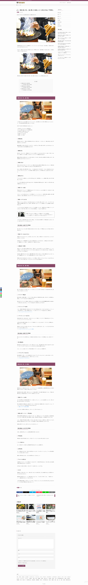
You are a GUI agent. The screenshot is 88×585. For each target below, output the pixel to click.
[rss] (69, 0)
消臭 (21, 487)
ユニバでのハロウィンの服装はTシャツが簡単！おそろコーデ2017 (64, 58)
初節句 (42, 578)
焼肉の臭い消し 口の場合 (26, 88)
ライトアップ (22, 578)
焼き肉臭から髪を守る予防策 (27, 87)
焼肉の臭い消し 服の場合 (26, 83)
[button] (19, 492)
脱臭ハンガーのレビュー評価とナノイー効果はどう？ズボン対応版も (37, 213)
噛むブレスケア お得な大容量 (24, 406)
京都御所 (39, 578)
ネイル (60, 16)
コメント (19, 538)
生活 (18, 12)
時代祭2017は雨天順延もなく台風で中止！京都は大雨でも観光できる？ (64, 49)
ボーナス (18, 578)
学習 (55, 578)
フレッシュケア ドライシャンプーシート (25, 311)
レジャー (60, 18)
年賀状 (65, 578)
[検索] (71, 0)
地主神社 (50, 578)
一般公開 (30, 578)
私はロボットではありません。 (23, 562)
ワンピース (26, 578)
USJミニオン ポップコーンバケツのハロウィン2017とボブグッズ (64, 55)
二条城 (33, 578)
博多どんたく (46, 578)
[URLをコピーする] (52, 492)
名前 (18, 550)
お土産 (60, 12)
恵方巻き (68, 578)
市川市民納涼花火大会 (60, 578)
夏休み (53, 578)
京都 (59, 20)
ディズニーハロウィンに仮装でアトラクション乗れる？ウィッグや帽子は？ (64, 52)
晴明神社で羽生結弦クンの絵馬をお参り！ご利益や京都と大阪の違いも (64, 47)
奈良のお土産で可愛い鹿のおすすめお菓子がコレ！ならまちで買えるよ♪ (64, 44)
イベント (60, 14)
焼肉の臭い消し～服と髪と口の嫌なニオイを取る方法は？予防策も (64, 35)
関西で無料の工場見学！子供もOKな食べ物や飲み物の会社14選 (64, 41)
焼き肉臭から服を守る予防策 (27, 84)
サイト (19, 557)
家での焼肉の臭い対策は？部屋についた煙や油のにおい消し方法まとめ (64, 33)
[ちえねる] (20, 3)
